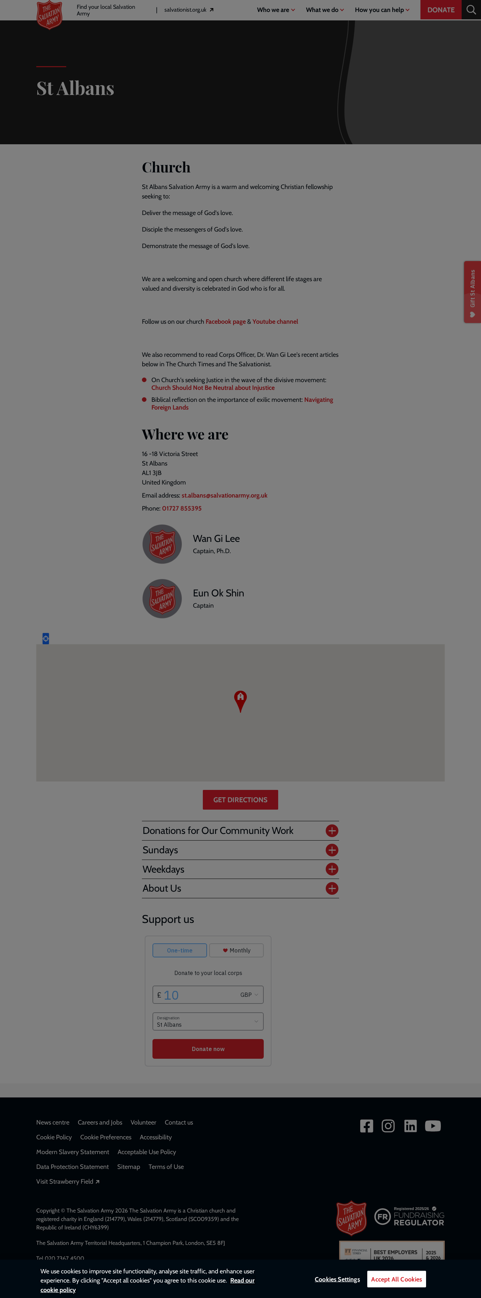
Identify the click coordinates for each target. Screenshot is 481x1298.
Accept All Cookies (396, 1279)
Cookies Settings (337, 1279)
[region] (240, 1279)
